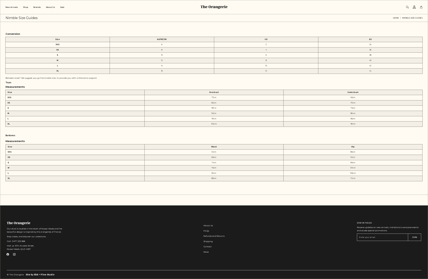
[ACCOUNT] (414, 7)
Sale (62, 7)
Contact (207, 246)
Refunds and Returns (214, 236)
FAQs (206, 231)
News (206, 252)
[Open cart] (421, 7)
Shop (25, 7)
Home (396, 18)
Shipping (208, 241)
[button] (8, 254)
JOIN (414, 237)
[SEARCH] (407, 7)
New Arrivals (12, 7)
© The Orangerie (15, 274)
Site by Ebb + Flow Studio (40, 274)
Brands (37, 7)
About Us (50, 7)
